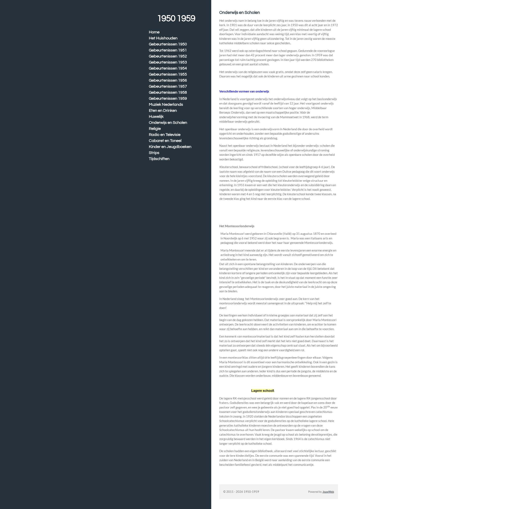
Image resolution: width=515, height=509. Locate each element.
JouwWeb (328, 491)
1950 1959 (176, 18)
